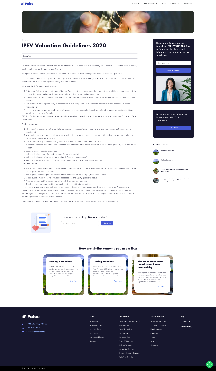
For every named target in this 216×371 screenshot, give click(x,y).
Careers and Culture (97, 337)
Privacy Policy (186, 326)
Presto (153, 337)
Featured (93, 341)
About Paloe (94, 321)
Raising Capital (124, 325)
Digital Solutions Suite (158, 321)
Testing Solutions (167, 160)
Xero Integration (156, 329)
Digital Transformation (126, 357)
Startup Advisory (125, 337)
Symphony (154, 333)
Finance (25, 40)
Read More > (74, 281)
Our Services (149, 3)
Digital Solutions (157, 316)
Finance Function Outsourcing (129, 321)
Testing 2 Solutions (167, 150)
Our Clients (94, 333)
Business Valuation (125, 345)
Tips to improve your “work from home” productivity (150, 264)
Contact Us (174, 3)
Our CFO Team (95, 329)
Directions (188, 3)
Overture (154, 341)
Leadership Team (96, 325)
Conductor (154, 345)
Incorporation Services (126, 349)
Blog (163, 3)
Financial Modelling (125, 329)
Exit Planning (123, 333)
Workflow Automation (158, 325)
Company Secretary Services (129, 353)
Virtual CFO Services (126, 341)
